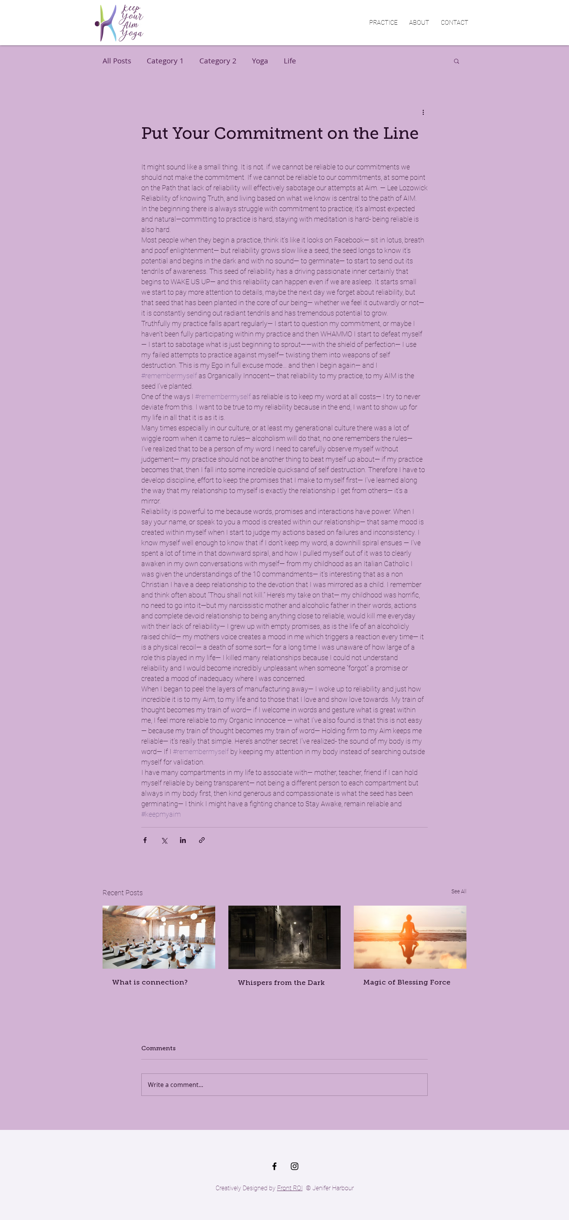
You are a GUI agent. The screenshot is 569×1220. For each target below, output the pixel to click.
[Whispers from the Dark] (284, 937)
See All (458, 891)
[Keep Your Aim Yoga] (295, 1166)
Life (290, 61)
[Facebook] (274, 1166)
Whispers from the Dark (281, 982)
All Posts (117, 61)
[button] (383, 22)
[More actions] (423, 111)
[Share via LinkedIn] (183, 840)
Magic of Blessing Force (407, 982)
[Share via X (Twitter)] (164, 840)
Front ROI (290, 1188)
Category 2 (218, 61)
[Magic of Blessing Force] (410, 937)
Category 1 (165, 61)
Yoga (260, 61)
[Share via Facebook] (145, 840)
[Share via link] (202, 840)
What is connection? (150, 982)
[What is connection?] (159, 937)
